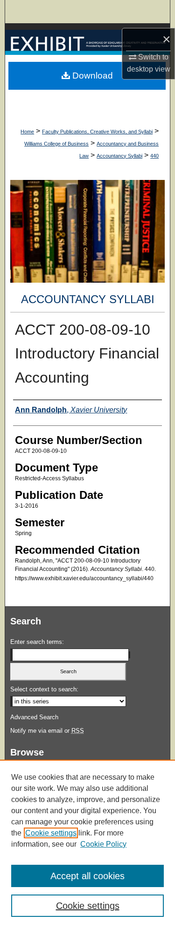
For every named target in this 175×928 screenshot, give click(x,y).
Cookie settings (51, 833)
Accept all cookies (87, 876)
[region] (87, 844)
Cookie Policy (103, 844)
